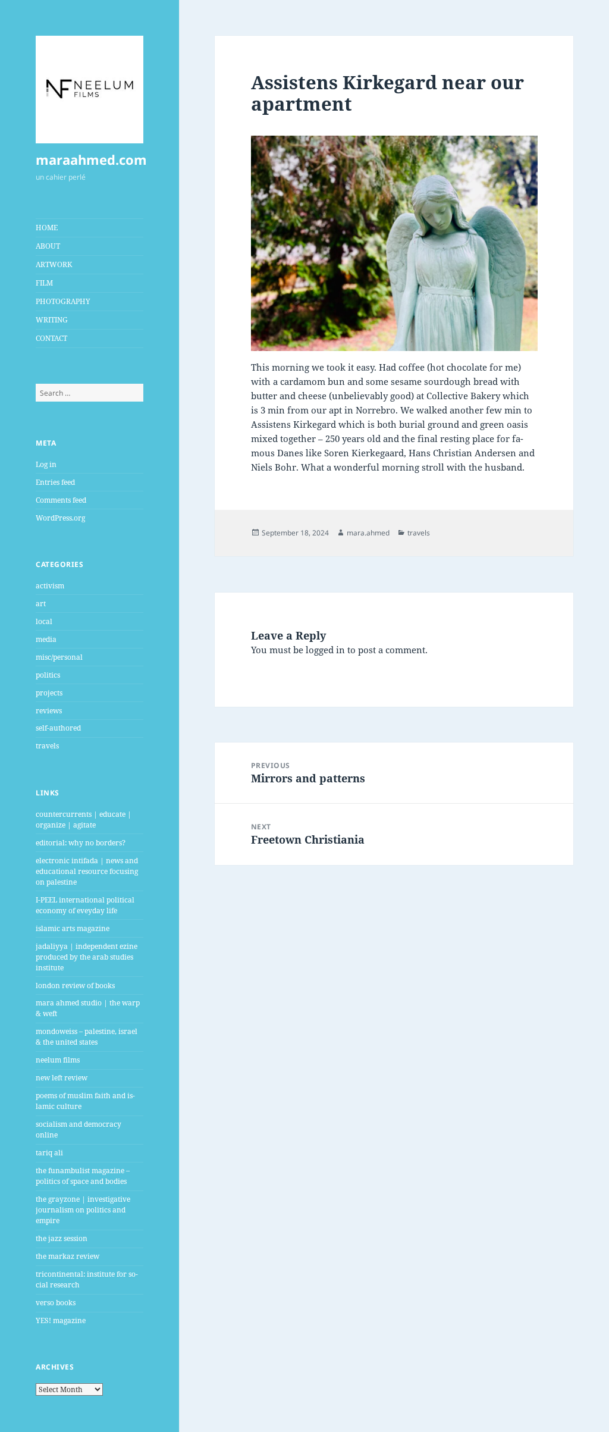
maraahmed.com (91, 159)
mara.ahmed (368, 533)
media (46, 639)
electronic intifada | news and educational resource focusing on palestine (87, 871)
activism (50, 586)
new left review (61, 1078)
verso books (56, 1303)
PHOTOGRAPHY (63, 301)
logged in (325, 650)
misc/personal (59, 657)
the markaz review (67, 1256)
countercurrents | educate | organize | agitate (83, 819)
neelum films (58, 1060)
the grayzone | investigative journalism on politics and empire (83, 1210)
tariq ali (49, 1153)
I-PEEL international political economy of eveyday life (85, 905)
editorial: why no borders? (80, 843)
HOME (47, 228)
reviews (49, 711)
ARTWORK (54, 264)
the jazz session (61, 1238)
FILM (44, 283)
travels (47, 746)
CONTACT (51, 338)
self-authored (58, 728)
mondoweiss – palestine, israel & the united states (86, 1036)
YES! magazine (61, 1320)
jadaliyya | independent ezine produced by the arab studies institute (86, 957)
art (41, 604)
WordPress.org (60, 518)
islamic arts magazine (72, 928)
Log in (46, 464)
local (44, 621)
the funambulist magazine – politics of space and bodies (83, 1175)
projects (49, 693)
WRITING (52, 320)
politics (48, 675)
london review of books (75, 985)
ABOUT (48, 246)
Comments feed (61, 500)
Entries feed (55, 482)
